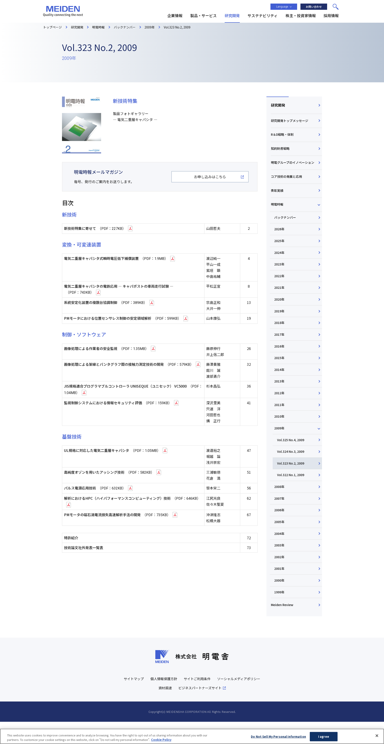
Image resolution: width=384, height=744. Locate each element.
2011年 (279, 404)
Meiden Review (282, 604)
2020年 (279, 299)
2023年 (279, 264)
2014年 (279, 369)
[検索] (336, 6)
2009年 (279, 428)
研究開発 (278, 105)
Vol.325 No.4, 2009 (290, 440)
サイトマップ (134, 678)
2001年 (279, 568)
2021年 (279, 287)
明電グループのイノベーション (292, 162)
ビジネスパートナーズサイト (200, 687)
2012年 (279, 393)
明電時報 (277, 204)
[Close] (377, 736)
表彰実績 (277, 190)
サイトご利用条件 (197, 678)
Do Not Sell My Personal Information (278, 736)
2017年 (279, 334)
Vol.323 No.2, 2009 (290, 463)
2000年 (279, 580)
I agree (323, 736)
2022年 (279, 276)
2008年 (279, 486)
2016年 (279, 346)
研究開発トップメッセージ (289, 120)
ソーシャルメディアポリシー (238, 678)
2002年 (279, 557)
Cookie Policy (161, 739)
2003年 (279, 545)
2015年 (279, 358)
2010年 (279, 416)
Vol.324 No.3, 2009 (290, 451)
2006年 (279, 510)
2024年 (279, 252)
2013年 (279, 381)
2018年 (279, 322)
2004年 (279, 533)
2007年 (279, 498)
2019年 (279, 311)
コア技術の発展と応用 (286, 176)
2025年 (279, 241)
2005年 (279, 522)
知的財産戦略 (280, 148)
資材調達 (165, 687)
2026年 (279, 229)
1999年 (279, 592)
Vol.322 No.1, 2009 (290, 475)
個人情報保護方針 (163, 678)
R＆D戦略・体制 (282, 134)
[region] (192, 736)
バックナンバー (285, 217)
